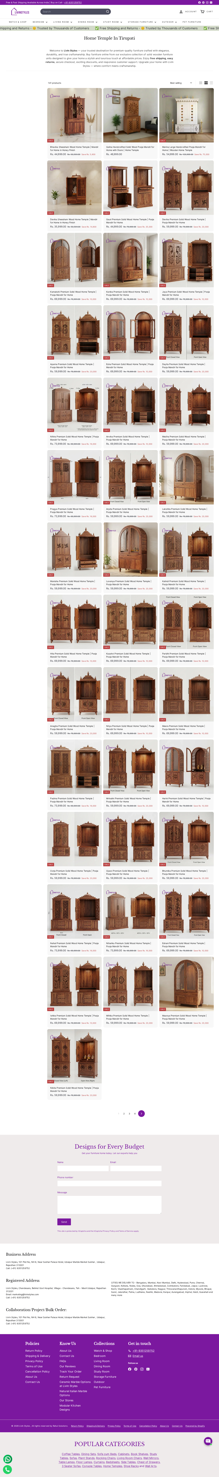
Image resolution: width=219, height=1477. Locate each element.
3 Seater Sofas (71, 1466)
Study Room (111, 22)
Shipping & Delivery (37, 1355)
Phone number (65, 1177)
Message (62, 1192)
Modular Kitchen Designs (70, 1407)
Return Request (69, 1376)
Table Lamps (67, 1462)
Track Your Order (71, 1371)
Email (113, 1162)
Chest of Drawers (148, 1462)
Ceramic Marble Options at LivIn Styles (75, 1384)
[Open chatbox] (208, 1439)
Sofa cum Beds (107, 1454)
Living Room (61, 22)
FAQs (63, 1361)
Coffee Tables (71, 1454)
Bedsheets (112, 1462)
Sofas (73, 1458)
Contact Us (32, 1381)
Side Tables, (128, 1462)
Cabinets (123, 1454)
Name (60, 1162)
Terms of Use (33, 1366)
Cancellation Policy (37, 1371)
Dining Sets (88, 1454)
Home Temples (112, 1466)
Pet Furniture (192, 22)
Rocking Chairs (105, 1458)
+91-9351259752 (73, 2)
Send (64, 1221)
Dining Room (86, 22)
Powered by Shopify (195, 1426)
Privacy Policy (109, 1231)
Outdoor (168, 22)
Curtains (99, 1462)
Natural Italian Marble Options (73, 1393)
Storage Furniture (141, 22)
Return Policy (33, 1350)
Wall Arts (150, 1466)
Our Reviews (68, 1366)
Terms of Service (126, 1231)
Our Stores (66, 1400)
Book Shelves (139, 1454)
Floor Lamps (84, 1462)
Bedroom (39, 22)
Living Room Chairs (129, 1458)
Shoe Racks (131, 1466)
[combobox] (75, 11)
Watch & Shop (18, 22)
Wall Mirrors (151, 1458)
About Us (31, 1376)
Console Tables (92, 1466)
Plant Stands (86, 1458)
